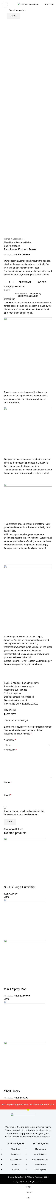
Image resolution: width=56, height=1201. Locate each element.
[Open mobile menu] (5, 4)
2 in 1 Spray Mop (15, 989)
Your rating (10, 740)
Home (7, 239)
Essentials (18, 239)
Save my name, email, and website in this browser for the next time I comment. (24, 813)
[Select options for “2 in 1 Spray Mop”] (7, 983)
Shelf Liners (12, 1091)
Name (7, 782)
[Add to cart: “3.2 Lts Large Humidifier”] (7, 881)
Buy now (42, 282)
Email (7, 795)
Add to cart (25, 282)
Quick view (14, 881)
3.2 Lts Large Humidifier (19, 887)
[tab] (21, 294)
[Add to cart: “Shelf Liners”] (7, 1085)
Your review (10, 750)
